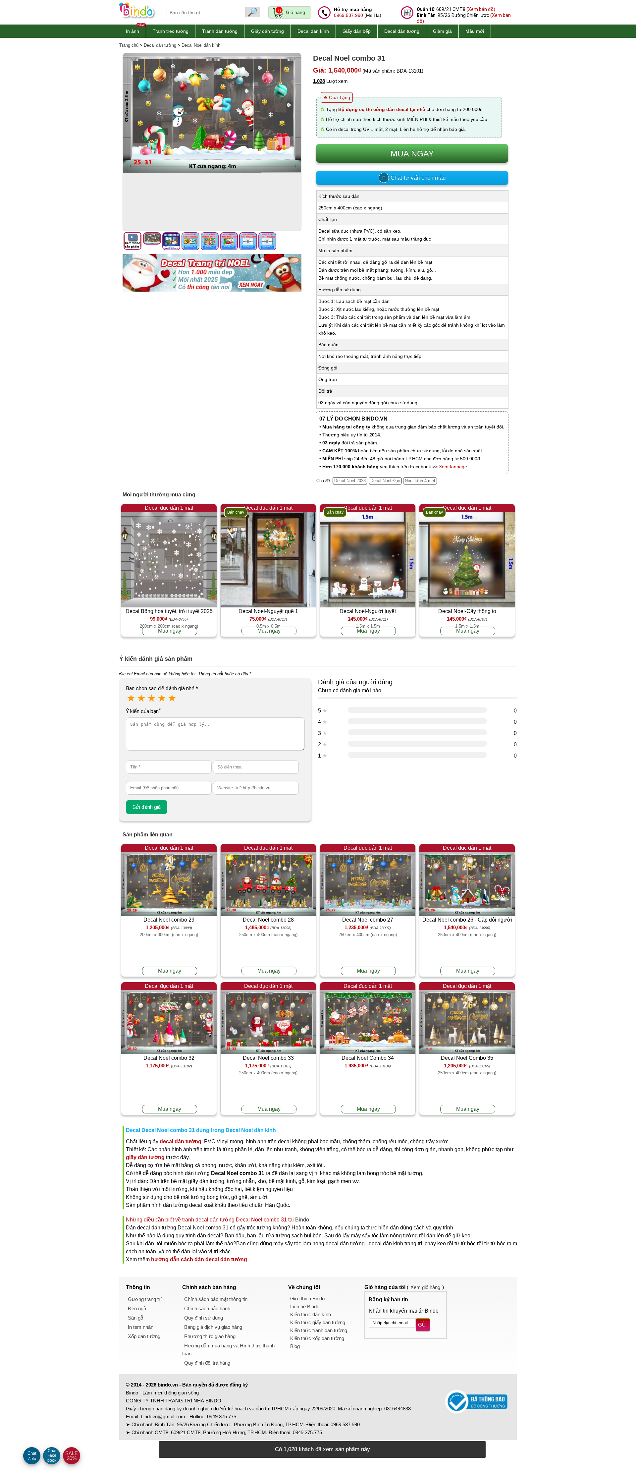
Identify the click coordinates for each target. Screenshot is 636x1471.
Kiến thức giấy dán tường (317, 1322)
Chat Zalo (31, 1456)
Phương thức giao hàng (210, 1336)
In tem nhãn (140, 1327)
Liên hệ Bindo (304, 1306)
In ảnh (132, 31)
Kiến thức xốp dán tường (317, 1338)
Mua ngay (169, 631)
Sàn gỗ (135, 1318)
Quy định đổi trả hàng (207, 1363)
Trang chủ (128, 45)
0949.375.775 (221, 1416)
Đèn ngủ (137, 1308)
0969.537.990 (348, 15)
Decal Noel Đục (385, 480)
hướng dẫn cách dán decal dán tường (199, 1259)
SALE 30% (71, 1456)
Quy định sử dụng (203, 1318)
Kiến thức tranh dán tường (318, 1330)
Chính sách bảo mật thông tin (215, 1299)
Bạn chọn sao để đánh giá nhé (162, 688)
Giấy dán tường (267, 31)
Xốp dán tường (144, 1336)
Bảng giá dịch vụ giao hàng (213, 1327)
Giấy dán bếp (357, 31)
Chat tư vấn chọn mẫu (414, 178)
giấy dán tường (145, 1157)
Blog (295, 1346)
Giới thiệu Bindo (307, 1298)
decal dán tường (180, 1141)
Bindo (302, 1219)
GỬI (423, 1325)
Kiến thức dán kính (310, 1314)
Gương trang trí (145, 1299)
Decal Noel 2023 (350, 480)
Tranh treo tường (170, 31)
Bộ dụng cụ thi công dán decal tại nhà (381, 109)
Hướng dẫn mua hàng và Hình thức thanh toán (228, 1349)
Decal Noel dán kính (201, 45)
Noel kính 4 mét (420, 480)
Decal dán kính (313, 31)
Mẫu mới (474, 31)
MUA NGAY (412, 153)
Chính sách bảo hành (207, 1308)
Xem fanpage (453, 466)
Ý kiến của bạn (143, 711)
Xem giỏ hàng (425, 1287)
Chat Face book (51, 1455)
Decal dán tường (401, 31)
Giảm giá (442, 31)
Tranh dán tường (220, 31)
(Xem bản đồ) (480, 9)
